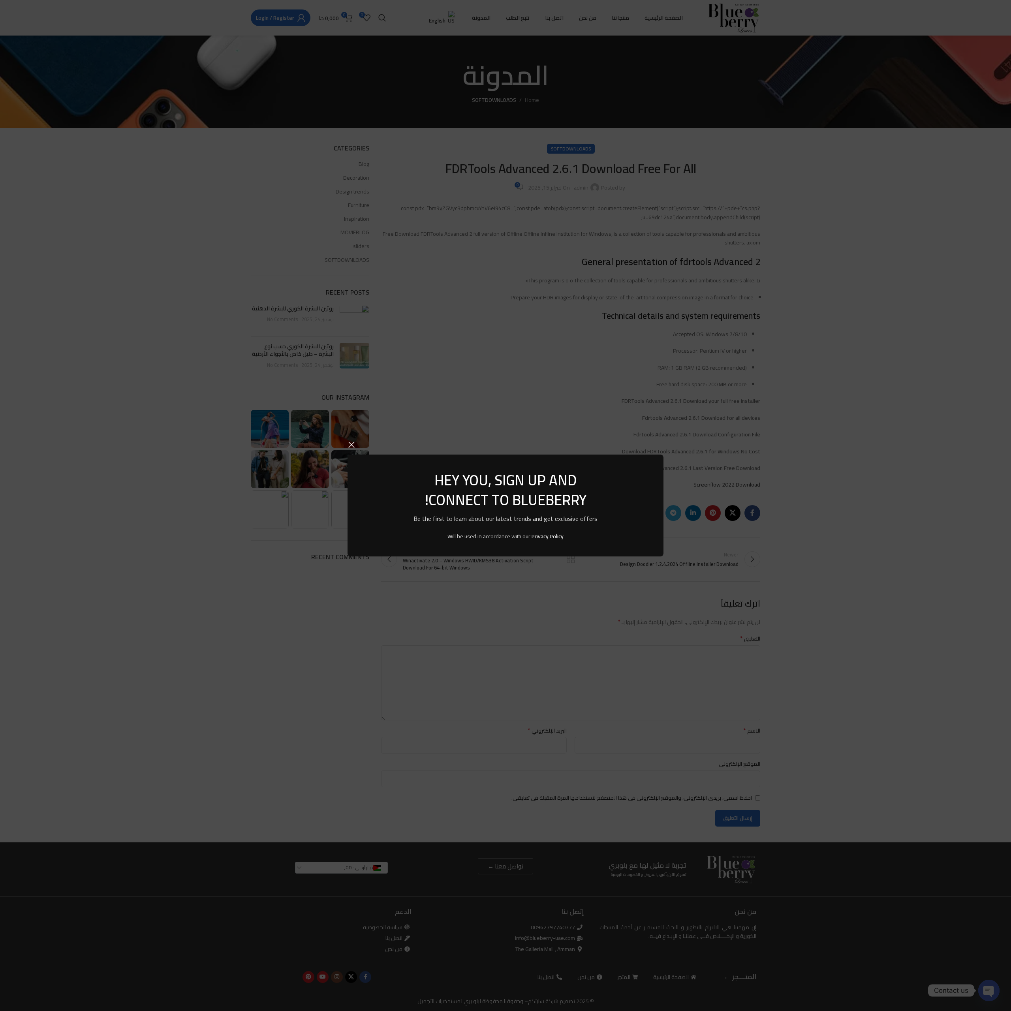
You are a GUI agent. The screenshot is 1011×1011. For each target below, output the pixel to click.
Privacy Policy (548, 536)
